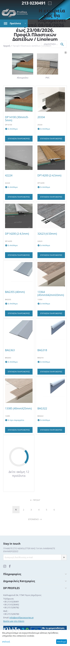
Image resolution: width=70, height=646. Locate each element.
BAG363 (10, 350)
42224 (8, 175)
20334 (41, 117)
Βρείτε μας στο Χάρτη (13, 621)
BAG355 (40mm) (15, 292)
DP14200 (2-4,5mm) (49, 175)
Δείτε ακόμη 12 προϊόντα (19, 474)
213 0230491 (34, 3)
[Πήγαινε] (64, 557)
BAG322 (42, 408)
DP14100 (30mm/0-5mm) (16, 119)
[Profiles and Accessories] (15, 13)
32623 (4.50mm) (47, 233)
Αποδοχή (61, 641)
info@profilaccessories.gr (21, 617)
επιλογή (6, 641)
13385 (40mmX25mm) (18, 408)
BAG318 (42, 350)
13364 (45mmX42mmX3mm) (50, 293)
